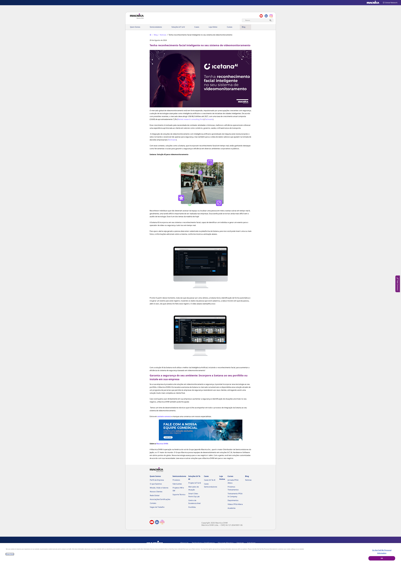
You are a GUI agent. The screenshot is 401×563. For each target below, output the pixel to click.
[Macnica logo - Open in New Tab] (373, 3)
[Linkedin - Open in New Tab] (266, 16)
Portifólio (192, 507)
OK (382, 558)
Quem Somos (135, 27)
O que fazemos (156, 484)
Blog (243, 27)
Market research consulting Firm (190, 119)
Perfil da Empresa (157, 480)
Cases (196, 27)
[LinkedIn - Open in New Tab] (157, 522)
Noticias (248, 480)
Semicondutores (156, 27)
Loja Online (213, 27)
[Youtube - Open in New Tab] (152, 522)
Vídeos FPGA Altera (235, 504)
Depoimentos (233, 500)
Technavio (209, 119)
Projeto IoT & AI (194, 483)
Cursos (229, 27)
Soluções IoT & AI (178, 27)
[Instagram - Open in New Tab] (162, 522)
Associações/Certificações (160, 499)
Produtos (176, 480)
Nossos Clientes (156, 491)
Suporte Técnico (179, 494)
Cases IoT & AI (209, 480)
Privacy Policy (10, 554)
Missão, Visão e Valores (159, 488)
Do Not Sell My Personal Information (381, 551)
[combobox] (257, 20)
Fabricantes (177, 484)
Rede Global (154, 495)
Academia (231, 508)
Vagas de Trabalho (157, 507)
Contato (153, 503)
